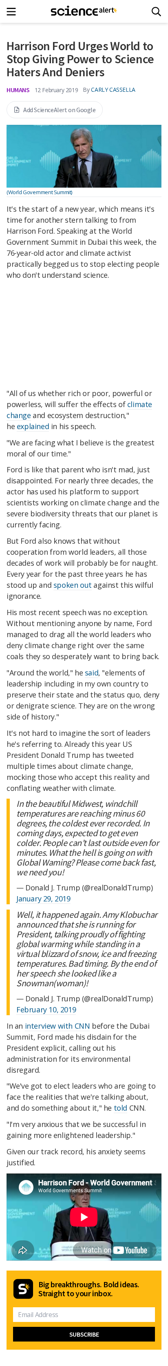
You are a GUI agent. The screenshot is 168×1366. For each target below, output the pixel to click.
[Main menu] (14, 12)
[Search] (156, 12)
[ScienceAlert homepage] (84, 11)
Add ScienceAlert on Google (59, 110)
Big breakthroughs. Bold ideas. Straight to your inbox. (88, 1289)
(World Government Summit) (39, 192)
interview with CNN (57, 1026)
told (120, 1108)
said (91, 672)
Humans (18, 90)
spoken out (72, 585)
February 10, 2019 (46, 1009)
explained (33, 426)
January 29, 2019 (43, 898)
